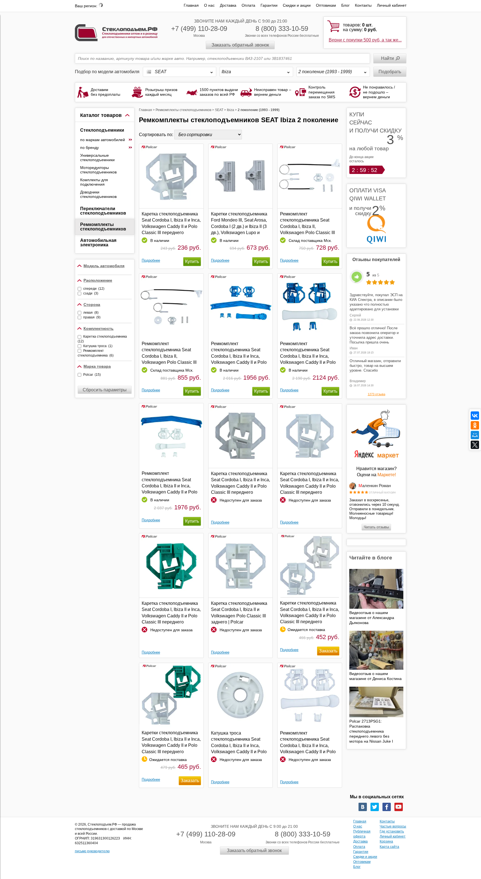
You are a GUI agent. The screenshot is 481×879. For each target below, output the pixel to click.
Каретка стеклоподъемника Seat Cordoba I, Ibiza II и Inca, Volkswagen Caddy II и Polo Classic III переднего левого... (240, 483)
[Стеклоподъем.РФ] (116, 32)
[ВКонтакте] (475, 415)
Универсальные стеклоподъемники (97, 157)
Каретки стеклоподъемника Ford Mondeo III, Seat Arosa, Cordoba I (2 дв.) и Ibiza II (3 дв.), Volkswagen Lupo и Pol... (239, 223)
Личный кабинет (391, 5)
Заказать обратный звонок (240, 45)
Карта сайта (389, 847)
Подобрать (390, 71)
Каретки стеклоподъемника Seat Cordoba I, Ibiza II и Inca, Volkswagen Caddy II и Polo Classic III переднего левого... (309, 613)
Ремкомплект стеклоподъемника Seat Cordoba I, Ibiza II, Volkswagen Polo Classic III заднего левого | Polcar (307, 223)
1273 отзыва (376, 394)
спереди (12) (93, 289)
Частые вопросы (393, 826)
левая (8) (91, 313)
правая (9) (91, 317)
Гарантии (269, 5)
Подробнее (151, 260)
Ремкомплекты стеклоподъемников (103, 226)
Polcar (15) (92, 375)
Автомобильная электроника (98, 242)
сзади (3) (90, 293)
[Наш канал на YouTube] (398, 807)
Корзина (386, 841)
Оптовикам (326, 5)
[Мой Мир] (475, 435)
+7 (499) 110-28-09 (199, 28)
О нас (209, 5)
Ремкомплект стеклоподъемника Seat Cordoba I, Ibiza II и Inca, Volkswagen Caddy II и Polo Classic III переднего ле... (239, 353)
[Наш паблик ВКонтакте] (363, 807)
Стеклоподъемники (102, 130)
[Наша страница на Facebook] (386, 807)
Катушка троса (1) (97, 346)
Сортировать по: (156, 134)
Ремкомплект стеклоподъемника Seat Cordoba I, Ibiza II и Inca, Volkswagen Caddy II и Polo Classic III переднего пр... (169, 483)
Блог (345, 5)
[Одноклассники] (475, 425)
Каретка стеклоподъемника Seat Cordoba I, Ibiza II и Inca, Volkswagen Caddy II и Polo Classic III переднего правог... (171, 223)
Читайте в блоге (370, 558)
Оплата (248, 5)
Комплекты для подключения (94, 182)
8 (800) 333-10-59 (282, 28)
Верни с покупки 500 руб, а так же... (365, 40)
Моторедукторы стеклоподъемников (98, 169)
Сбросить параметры (105, 389)
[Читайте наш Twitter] (374, 807)
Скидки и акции (297, 5)
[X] (475, 445)
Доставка (228, 5)
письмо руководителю (92, 851)
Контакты (363, 5)
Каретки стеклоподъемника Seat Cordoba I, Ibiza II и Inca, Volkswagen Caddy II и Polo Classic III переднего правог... (171, 742)
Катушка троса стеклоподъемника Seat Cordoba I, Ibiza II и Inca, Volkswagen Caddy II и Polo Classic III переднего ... (239, 743)
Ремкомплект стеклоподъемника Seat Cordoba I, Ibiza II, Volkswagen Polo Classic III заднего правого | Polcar (169, 353)
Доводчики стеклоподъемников (98, 194)
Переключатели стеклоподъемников (103, 210)
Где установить (392, 831)
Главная (191, 5)
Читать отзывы (376, 527)
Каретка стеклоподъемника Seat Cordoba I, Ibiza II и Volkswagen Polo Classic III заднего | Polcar (239, 612)
